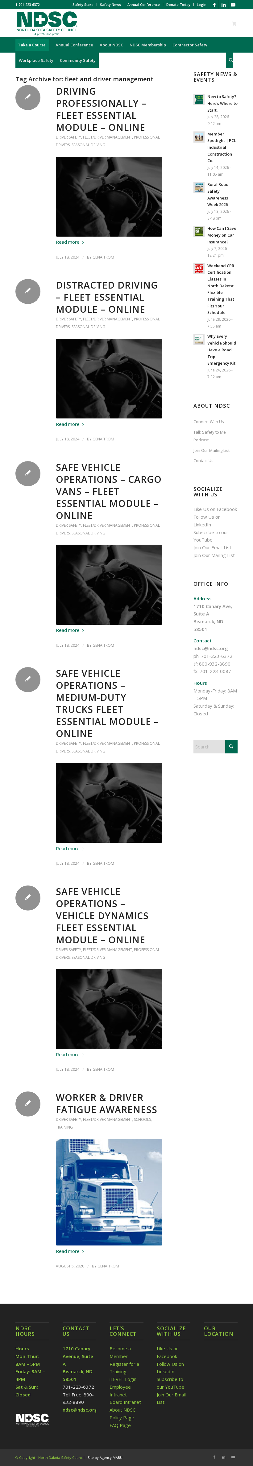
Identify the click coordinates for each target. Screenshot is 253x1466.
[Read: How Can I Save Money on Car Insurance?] (199, 231)
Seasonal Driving (88, 145)
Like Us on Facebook (215, 509)
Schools (142, 1119)
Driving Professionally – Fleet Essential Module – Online (101, 109)
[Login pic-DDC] (109, 197)
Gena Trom (103, 257)
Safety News (110, 4)
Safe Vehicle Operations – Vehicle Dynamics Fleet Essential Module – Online (102, 915)
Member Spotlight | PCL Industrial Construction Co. (221, 147)
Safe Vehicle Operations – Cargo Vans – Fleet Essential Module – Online (109, 491)
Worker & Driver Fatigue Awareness (106, 1103)
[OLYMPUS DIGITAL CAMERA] (109, 1192)
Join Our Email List (212, 547)
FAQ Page (120, 1425)
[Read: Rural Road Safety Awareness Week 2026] (199, 187)
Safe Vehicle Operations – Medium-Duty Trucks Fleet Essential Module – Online (107, 703)
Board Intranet (125, 1402)
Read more (68, 242)
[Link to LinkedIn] (223, 4)
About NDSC (122, 1410)
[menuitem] (83, 4)
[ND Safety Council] (46, 23)
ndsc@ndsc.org (210, 648)
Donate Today (178, 4)
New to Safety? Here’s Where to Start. (222, 103)
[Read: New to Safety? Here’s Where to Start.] (199, 99)
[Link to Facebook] (214, 4)
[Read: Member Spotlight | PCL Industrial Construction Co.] (199, 137)
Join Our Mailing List (211, 450)
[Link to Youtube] (233, 4)
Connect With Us (208, 421)
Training (64, 1127)
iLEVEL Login (124, 1379)
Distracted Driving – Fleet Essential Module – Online (107, 297)
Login (201, 4)
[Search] (229, 60)
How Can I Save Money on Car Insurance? (221, 234)
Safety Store (83, 4)
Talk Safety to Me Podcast (209, 436)
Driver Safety (68, 137)
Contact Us (203, 460)
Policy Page (122, 1417)
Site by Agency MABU (105, 1457)
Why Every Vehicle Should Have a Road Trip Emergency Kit (221, 349)
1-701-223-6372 (27, 4)
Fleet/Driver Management (107, 137)
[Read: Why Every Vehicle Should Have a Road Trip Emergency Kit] (199, 339)
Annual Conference (143, 4)
